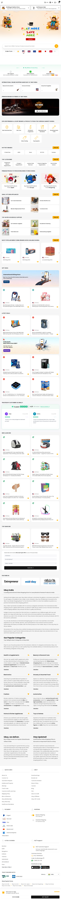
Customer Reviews (36, 780)
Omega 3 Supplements (7, 164)
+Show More (5, 835)
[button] (46, 2)
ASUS (7, 152)
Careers (33, 786)
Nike (24, 700)
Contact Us (5, 778)
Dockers (42, 152)
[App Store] (35, 868)
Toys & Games (38, 713)
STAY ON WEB (15, 897)
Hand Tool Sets (53, 164)
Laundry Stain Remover (19, 164)
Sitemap (4, 786)
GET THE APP (45, 897)
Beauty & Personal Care (41, 655)
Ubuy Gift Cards (35, 799)
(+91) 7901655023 (38, 855)
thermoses (20, 721)
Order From (8, 51)
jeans (7, 703)
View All (56, 147)
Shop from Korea (49, 884)
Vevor (18, 152)
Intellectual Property (7, 783)
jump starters (51, 700)
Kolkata (4, 854)
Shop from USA (5, 884)
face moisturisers (47, 666)
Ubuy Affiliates (35, 796)
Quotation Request (7, 780)
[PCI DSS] (5, 876)
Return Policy (34, 783)
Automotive (37, 694)
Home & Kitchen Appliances (13, 713)
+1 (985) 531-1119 (37, 860)
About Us (4, 775)
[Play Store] (45, 868)
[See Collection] (30, 107)
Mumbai (4, 846)
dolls (41, 725)
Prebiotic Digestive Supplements (30, 164)
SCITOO (31, 152)
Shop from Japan (25, 884)
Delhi (3, 848)
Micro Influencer (6, 796)
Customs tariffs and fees (9, 791)
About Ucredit (35, 794)
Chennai (4, 856)
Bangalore (5, 851)
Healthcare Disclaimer (8, 804)
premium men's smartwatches (14, 686)
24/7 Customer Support (42, 846)
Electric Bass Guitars (42, 164)
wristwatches (7, 705)
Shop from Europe (28, 885)
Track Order (5, 788)
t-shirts (27, 702)
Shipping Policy (6, 794)
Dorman (55, 705)
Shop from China (6, 885)
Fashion (6, 694)
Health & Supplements (11, 655)
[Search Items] (56, 46)
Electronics (7, 674)
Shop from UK (15, 884)
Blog (32, 788)
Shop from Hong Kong (37, 884)
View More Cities (6, 867)
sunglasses (17, 705)
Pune (3, 864)
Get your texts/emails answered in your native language (46, 849)
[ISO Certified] (16, 876)
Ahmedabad (5, 862)
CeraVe (56, 666)
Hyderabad (5, 859)
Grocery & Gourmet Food (41, 674)
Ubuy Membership (7, 799)
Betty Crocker (53, 152)
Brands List (34, 778)
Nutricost (6, 666)
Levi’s (5, 702)
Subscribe (30, 568)
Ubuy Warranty (6, 801)
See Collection (42, 109)
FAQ (32, 791)
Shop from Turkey (17, 885)
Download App (35, 775)
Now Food (14, 666)
